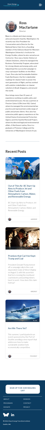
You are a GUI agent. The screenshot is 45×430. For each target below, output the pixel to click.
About (6, 399)
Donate (7, 407)
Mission (26, 399)
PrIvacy (26, 407)
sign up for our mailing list (23, 389)
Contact (27, 403)
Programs (8, 403)
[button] (40, 5)
